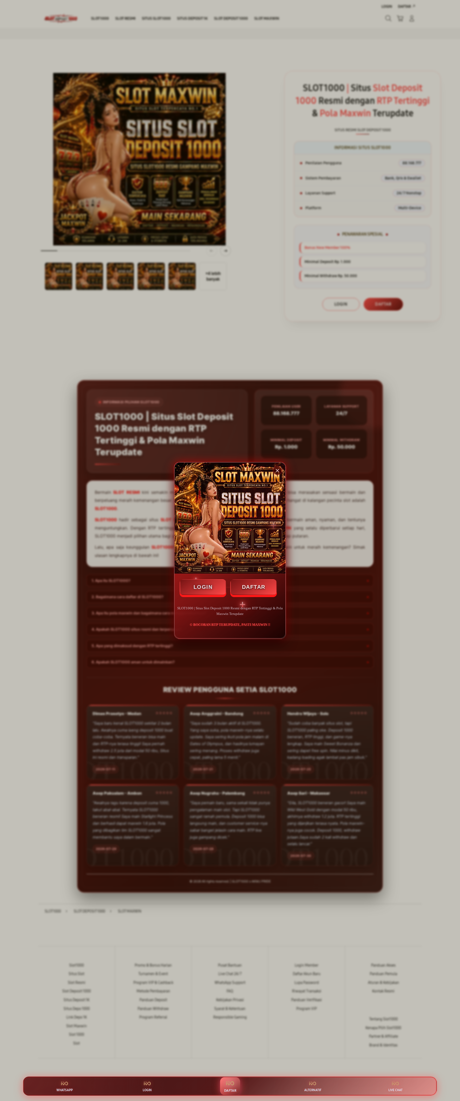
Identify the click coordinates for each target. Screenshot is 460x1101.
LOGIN (203, 587)
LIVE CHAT (395, 1090)
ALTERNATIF (312, 1090)
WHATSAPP (64, 1090)
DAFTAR (253, 587)
